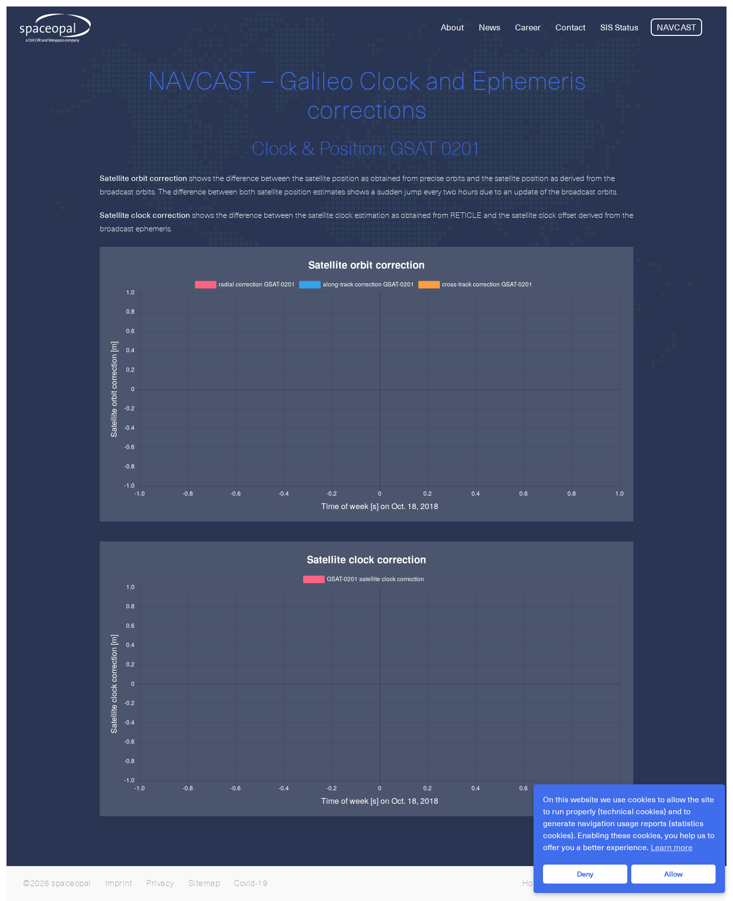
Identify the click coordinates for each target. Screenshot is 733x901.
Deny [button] (585, 874)
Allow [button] (673, 874)
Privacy (160, 883)
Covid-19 (250, 883)
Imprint (119, 883)
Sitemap (204, 883)
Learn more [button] (672, 848)
